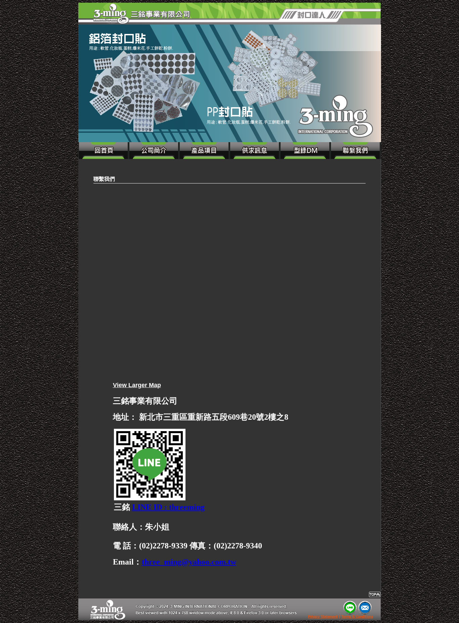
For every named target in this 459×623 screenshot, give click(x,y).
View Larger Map (137, 385)
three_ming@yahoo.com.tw (189, 561)
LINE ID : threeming (168, 507)
